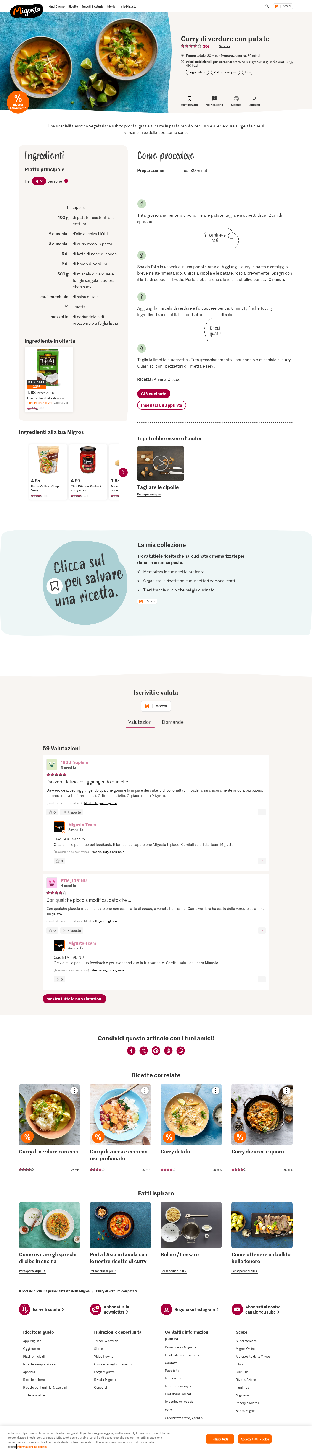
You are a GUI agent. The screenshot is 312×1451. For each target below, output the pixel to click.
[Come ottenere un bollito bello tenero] (262, 1238)
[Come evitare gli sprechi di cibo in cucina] (49, 1238)
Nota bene (66, 181)
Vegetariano (197, 72)
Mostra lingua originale (100, 803)
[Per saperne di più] (160, 490)
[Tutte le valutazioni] (191, 46)
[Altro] (262, 812)
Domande (173, 721)
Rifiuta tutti (220, 1439)
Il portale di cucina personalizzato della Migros (54, 1291)
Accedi (287, 6)
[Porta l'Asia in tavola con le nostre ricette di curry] (120, 1238)
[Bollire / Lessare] (191, 1238)
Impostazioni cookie (179, 1401)
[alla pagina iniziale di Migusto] (27, 7)
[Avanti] (123, 472)
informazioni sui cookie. (32, 1446)
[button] (51, 765)
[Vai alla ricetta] (49, 1128)
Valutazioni (140, 721)
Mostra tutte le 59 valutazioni (74, 999)
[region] (156, 1438)
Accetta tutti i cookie (255, 1439)
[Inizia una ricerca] (267, 6)
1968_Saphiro (74, 762)
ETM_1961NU (74, 880)
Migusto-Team (82, 824)
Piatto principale (225, 72)
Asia (248, 72)
